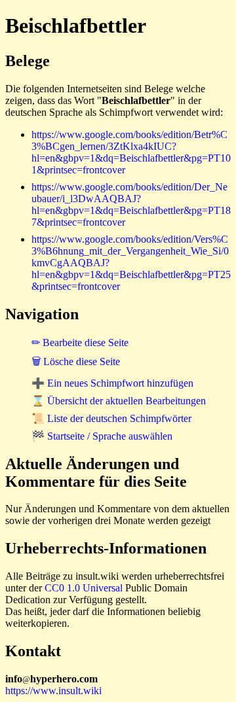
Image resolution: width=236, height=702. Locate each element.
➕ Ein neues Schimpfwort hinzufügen (112, 383)
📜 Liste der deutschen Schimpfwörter (111, 418)
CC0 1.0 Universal (84, 587)
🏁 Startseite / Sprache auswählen (101, 436)
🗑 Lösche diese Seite (75, 361)
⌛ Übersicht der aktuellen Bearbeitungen (118, 400)
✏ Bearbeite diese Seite (79, 342)
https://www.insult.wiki (53, 690)
